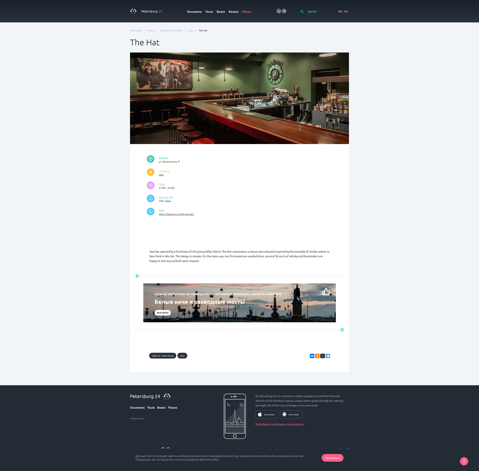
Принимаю (332, 458)
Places (246, 11)
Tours (209, 11)
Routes (233, 11)
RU (340, 11)
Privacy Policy (137, 418)
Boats (221, 11)
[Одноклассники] (317, 356)
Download (269, 414)
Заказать (163, 312)
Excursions (194, 11)
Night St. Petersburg (163, 355)
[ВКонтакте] (312, 356)
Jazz (161, 174)
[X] (322, 356)
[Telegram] (328, 356)
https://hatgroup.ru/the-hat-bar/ (176, 214)
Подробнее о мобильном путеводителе (279, 424)
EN (346, 11)
